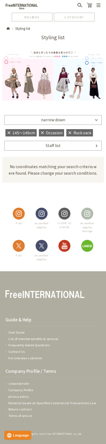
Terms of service (20, 415)
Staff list (53, 145)
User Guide (16, 332)
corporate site (18, 383)
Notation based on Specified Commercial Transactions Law (52, 403)
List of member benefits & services (33, 339)
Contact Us (16, 351)
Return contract (20, 409)
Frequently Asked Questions (29, 345)
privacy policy (18, 396)
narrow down (53, 119)
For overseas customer (25, 358)
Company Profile (20, 390)
